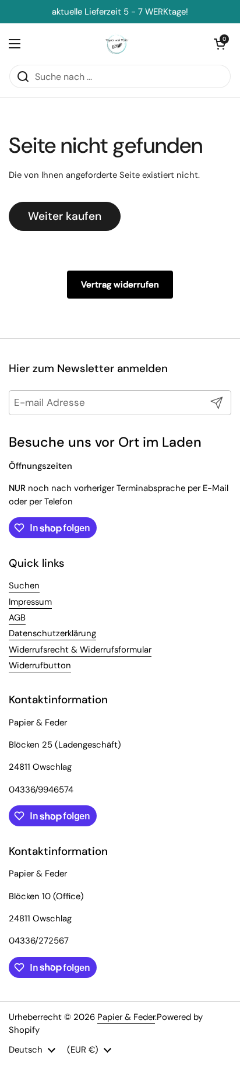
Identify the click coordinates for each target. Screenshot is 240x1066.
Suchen (24, 585)
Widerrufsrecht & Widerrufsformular (80, 649)
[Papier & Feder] (117, 43)
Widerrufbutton (40, 665)
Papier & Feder (126, 1017)
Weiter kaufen (64, 216)
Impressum (30, 602)
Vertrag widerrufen (120, 284)
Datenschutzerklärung (52, 633)
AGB (17, 617)
